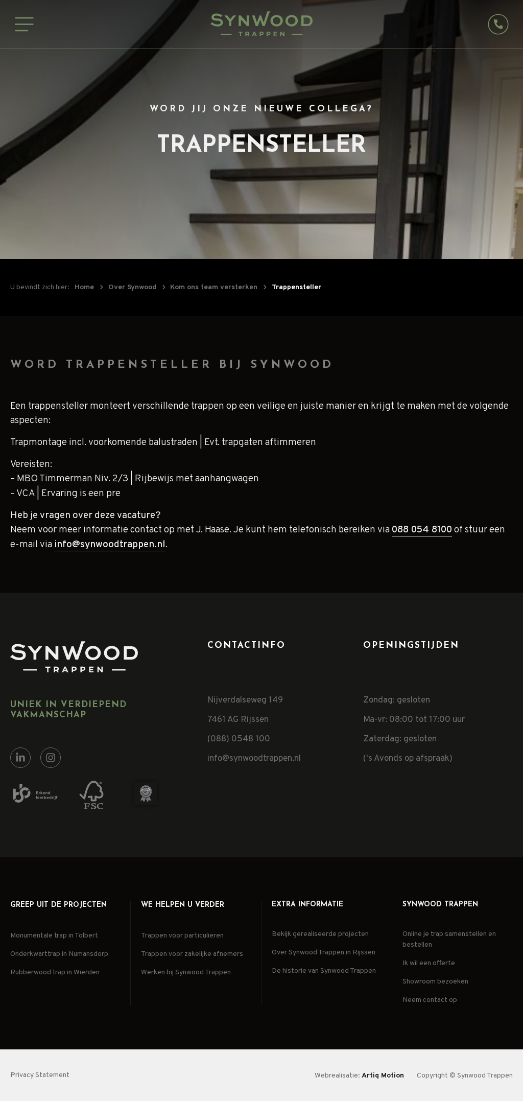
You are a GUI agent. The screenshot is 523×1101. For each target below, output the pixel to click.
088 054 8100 (422, 530)
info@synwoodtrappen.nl (109, 544)
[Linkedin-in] (20, 757)
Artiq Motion (383, 1075)
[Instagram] (50, 757)
